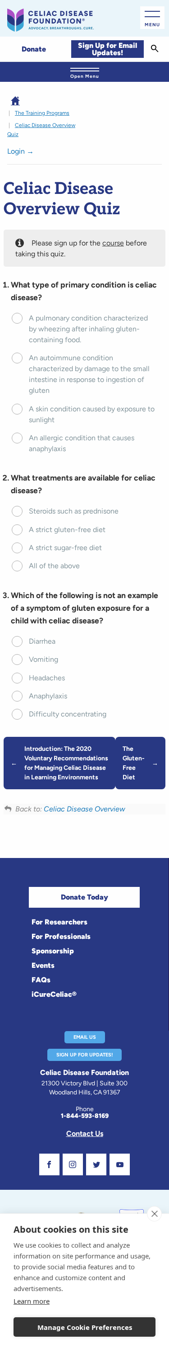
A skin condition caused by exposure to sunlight (92, 414)
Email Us (84, 1037)
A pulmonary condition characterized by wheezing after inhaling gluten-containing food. (88, 329)
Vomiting (43, 659)
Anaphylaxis (48, 696)
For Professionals (61, 936)
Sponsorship (53, 951)
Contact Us (84, 1133)
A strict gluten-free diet (67, 529)
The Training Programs (42, 113)
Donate (34, 49)
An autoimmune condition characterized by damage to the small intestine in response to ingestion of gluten (89, 374)
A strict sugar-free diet (65, 547)
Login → (20, 151)
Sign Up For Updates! (84, 1055)
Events (43, 965)
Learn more (32, 1301)
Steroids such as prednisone (74, 511)
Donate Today (84, 897)
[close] (154, 1213)
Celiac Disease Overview (84, 809)
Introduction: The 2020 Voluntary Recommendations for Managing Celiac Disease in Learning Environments (66, 763)
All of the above (54, 565)
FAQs (41, 980)
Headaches (47, 678)
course (113, 243)
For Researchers (59, 922)
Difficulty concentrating (67, 714)
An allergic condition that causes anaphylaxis (81, 443)
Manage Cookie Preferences (84, 1327)
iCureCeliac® (54, 994)
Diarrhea (42, 641)
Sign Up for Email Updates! (107, 49)
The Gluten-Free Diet (134, 763)
